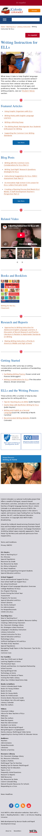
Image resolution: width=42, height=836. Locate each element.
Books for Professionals (9, 695)
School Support (7, 577)
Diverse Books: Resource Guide (12, 698)
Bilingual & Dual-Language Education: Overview (18, 586)
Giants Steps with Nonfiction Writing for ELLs (21, 405)
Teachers (4, 740)
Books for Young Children (10, 688)
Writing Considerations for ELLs (16, 379)
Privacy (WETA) (6, 545)
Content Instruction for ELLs (11, 634)
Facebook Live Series (8, 725)
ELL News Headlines (8, 568)
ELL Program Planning (9, 591)
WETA (33, 831)
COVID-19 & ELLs (7, 612)
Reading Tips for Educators (10, 768)
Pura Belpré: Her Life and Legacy (13, 700)
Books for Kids (6, 691)
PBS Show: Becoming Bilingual (12, 727)
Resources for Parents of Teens (12, 675)
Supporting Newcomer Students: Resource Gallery (19, 620)
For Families (6, 657)
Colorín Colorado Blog (9, 781)
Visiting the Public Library (10, 678)
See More (21, 142)
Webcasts (4, 716)
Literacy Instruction (23, 26)
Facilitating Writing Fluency (14, 374)
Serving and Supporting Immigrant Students (17, 571)
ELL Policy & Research (9, 566)
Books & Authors (8, 684)
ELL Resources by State (9, 564)
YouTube (29, 805)
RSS (23, 805)
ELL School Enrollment (9, 584)
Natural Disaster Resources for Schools (15, 784)
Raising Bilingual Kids (9, 671)
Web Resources (6, 777)
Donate (34, 10)
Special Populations (8, 559)
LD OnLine (30, 815)
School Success (6, 668)
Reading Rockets (13, 815)
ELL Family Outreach (8, 605)
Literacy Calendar (7, 702)
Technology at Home (8, 673)
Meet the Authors (7, 705)
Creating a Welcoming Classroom (13, 623)
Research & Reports (8, 775)
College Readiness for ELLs (10, 589)
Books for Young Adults (9, 693)
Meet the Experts (7, 720)
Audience (4, 738)
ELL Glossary (5, 557)
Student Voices (28, 91)
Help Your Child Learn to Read (11, 659)
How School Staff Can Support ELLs (13, 582)
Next (22, 262)
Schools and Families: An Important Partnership (18, 666)
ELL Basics (5, 552)
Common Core (6, 653)
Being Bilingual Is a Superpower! (13, 730)
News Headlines (7, 794)
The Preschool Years (8, 664)
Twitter (17, 805)
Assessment (5, 595)
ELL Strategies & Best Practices (12, 627)
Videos (3, 709)
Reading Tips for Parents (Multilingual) (15, 765)
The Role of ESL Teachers (10, 643)
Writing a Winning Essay (13, 122)
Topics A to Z (5, 770)
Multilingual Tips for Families (11, 763)
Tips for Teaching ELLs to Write (16, 402)
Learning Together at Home (11, 661)
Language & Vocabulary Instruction (13, 630)
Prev (17, 262)
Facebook (11, 805)
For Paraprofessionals (8, 609)
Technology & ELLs (7, 639)
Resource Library (8, 754)
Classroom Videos (7, 711)
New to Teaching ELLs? (9, 554)
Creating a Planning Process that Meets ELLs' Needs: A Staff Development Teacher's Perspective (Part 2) (22, 191)
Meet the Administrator (9, 723)
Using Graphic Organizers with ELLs (18, 111)
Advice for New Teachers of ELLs (12, 713)
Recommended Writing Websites (17, 418)
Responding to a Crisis (9, 786)
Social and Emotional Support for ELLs (14, 579)
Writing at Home (10, 460)
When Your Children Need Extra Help (14, 680)
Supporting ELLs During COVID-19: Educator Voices (19, 734)
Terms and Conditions (9, 542)
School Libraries (6, 602)
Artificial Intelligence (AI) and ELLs (13, 641)
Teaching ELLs (11, 26)
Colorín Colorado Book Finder (11, 686)
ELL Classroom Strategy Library (12, 625)
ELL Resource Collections (10, 758)
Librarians (4, 747)
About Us (8, 831)
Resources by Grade (8, 561)
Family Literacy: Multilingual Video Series (16, 732)
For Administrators (7, 607)
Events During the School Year (12, 593)
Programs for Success (9, 598)
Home (3, 26)
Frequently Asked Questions (11, 772)
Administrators (6, 743)
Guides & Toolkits (7, 761)
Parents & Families (7, 750)
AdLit (22, 815)
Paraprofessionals (7, 745)
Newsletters (17, 831)
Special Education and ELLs (11, 573)
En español (21, 3)
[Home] (12, 10)
